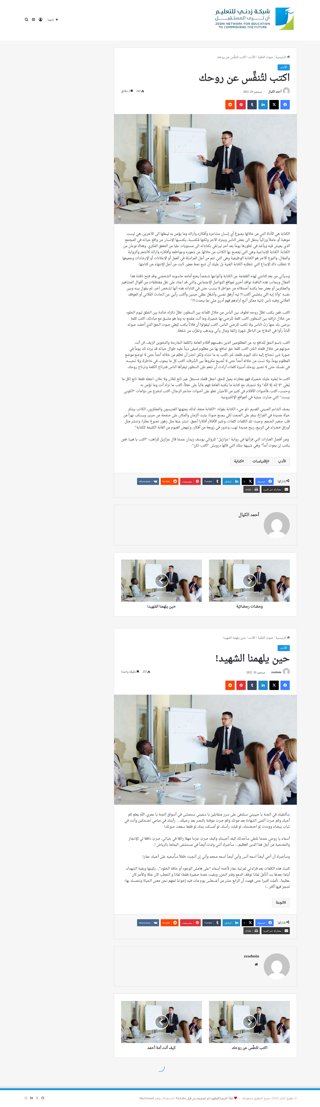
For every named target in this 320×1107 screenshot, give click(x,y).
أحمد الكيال (274, 92)
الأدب (251, 57)
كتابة (238, 461)
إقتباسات (260, 461)
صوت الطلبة (265, 57)
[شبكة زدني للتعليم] (252, 20)
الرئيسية (281, 57)
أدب (281, 461)
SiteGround (146, 1098)
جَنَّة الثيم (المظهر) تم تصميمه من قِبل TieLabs (204, 1098)
